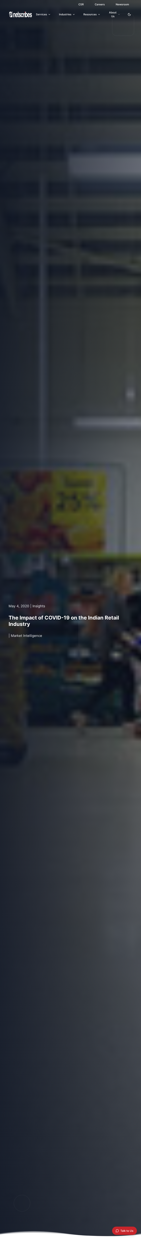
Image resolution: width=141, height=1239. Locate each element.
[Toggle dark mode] (129, 14)
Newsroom (122, 4)
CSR (81, 4)
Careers (100, 4)
